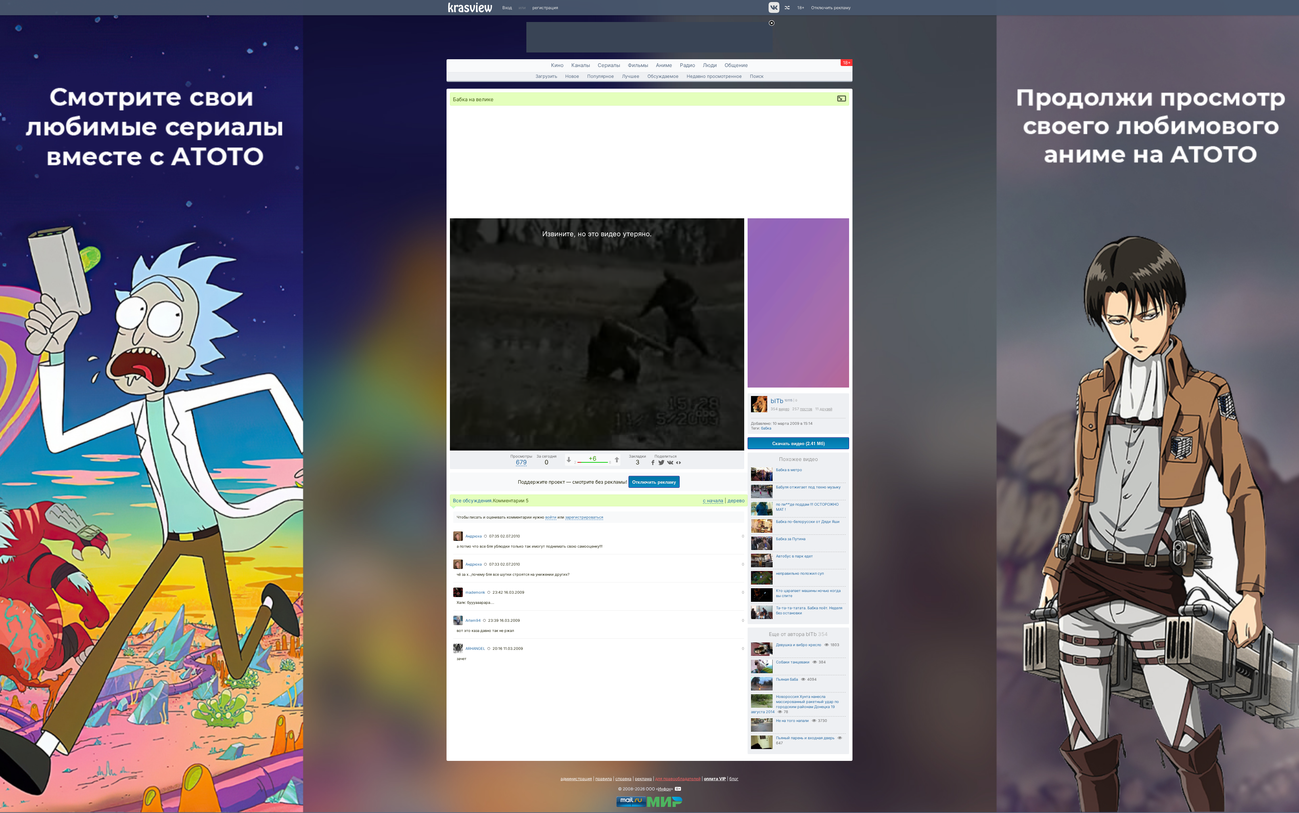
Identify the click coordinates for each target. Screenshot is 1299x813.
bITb (777, 400)
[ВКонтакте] (669, 462)
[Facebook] (653, 462)
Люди (710, 65)
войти (550, 517)
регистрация (545, 7)
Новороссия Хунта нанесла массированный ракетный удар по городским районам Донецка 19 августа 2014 (795, 704)
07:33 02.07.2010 (504, 564)
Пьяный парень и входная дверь (805, 737)
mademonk (475, 592)
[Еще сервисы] (678, 462)
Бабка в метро (789, 469)
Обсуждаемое (663, 76)
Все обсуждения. (473, 500)
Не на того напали (792, 720)
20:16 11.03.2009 (508, 648)
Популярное (600, 76)
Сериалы (609, 65)
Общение (736, 65)
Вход (507, 7)
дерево (736, 500)
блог (733, 778)
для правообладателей (678, 778)
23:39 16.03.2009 (504, 620)
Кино (557, 65)
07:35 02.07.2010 (504, 536)
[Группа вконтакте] (773, 11)
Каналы (580, 65)
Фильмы (638, 65)
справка (623, 778)
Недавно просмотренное (714, 76)
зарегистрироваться (584, 517)
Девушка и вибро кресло (798, 644)
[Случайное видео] (786, 7)
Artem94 (473, 620)
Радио (687, 65)
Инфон (664, 788)
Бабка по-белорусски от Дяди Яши (808, 521)
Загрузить (546, 76)
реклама (643, 778)
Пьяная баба (787, 679)
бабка (766, 428)
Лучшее (630, 76)
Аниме (664, 65)
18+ (800, 7)
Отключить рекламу (831, 7)
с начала (713, 500)
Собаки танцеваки (793, 662)
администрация (576, 778)
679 (521, 462)
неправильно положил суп (800, 573)
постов (806, 409)
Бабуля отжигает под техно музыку (808, 487)
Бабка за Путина (790, 538)
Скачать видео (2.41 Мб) (798, 443)
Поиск (757, 76)
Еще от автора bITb (798, 634)
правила (603, 778)
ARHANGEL (475, 648)
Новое (572, 76)
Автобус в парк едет (794, 556)
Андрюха (473, 536)
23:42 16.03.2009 (508, 592)
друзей (826, 409)
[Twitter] (660, 462)
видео (784, 409)
